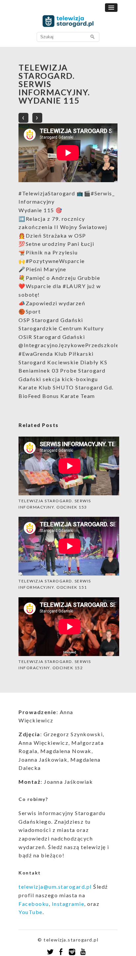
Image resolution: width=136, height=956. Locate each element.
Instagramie (68, 904)
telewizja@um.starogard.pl (55, 886)
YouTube (30, 912)
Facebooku (33, 904)
